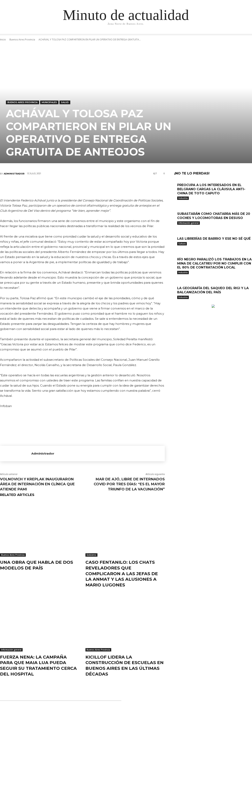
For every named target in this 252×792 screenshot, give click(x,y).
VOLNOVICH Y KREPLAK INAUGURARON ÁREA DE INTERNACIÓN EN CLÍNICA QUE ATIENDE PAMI (37, 484)
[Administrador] (15, 453)
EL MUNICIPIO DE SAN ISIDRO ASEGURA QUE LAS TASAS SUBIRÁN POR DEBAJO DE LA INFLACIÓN (127, 723)
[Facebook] (59, 187)
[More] (106, 187)
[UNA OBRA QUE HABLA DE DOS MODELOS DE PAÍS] (40, 529)
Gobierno (91, 554)
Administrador (14, 173)
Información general (11, 649)
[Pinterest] (82, 187)
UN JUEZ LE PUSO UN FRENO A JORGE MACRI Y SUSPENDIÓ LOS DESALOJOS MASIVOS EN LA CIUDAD (122, 768)
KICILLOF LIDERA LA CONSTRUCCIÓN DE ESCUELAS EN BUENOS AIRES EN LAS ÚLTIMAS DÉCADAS (124, 665)
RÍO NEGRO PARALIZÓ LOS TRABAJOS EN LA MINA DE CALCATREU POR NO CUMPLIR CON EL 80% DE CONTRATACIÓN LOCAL (214, 263)
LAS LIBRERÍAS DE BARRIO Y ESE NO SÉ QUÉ (214, 238)
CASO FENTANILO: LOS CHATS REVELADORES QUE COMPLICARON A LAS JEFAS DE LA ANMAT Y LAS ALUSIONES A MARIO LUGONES (121, 573)
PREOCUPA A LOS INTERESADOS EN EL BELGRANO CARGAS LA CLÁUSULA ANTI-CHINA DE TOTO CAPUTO (211, 189)
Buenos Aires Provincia (22, 102)
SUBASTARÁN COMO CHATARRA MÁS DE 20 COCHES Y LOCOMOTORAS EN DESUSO (213, 216)
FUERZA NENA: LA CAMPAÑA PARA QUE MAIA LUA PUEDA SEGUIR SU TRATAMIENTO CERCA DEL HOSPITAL (38, 665)
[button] (226, 35)
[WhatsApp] (94, 187)
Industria (183, 198)
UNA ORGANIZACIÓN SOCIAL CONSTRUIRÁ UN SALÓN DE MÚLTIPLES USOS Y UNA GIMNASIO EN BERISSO (125, 745)
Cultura (182, 243)
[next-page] (177, 302)
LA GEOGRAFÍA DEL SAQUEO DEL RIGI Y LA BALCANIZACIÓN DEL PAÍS (213, 290)
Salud (65, 102)
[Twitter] (70, 187)
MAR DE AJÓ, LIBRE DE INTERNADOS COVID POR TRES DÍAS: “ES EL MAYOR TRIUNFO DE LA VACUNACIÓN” (129, 484)
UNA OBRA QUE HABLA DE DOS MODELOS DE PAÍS (36, 565)
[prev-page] (175, 302)
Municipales (49, 102)
